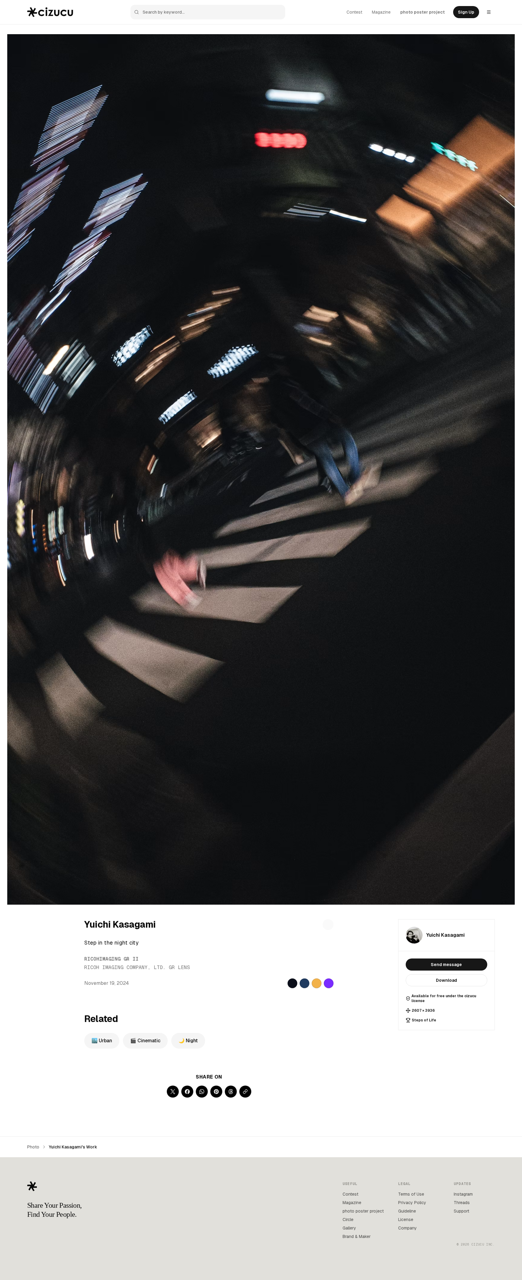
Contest (354, 12)
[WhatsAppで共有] (202, 1092)
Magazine (381, 12)
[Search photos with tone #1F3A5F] (304, 983)
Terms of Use (411, 1194)
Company (407, 1228)
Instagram (463, 1194)
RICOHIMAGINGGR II (111, 959)
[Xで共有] (173, 1092)
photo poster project (422, 12)
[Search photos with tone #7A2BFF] (329, 983)
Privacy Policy (412, 1202)
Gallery (349, 1228)
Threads (462, 1202)
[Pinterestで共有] (216, 1092)
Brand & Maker (357, 1236)
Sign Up (466, 12)
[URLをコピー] (245, 1092)
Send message (446, 964)
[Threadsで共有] (231, 1092)
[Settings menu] (489, 12)
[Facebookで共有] (187, 1092)
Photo (33, 1147)
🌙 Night (188, 1040)
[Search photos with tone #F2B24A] (316, 983)
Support (461, 1211)
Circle (348, 1219)
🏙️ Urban (102, 1040)
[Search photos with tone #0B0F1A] (292, 983)
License (405, 1219)
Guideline (407, 1211)
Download (446, 980)
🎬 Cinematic (145, 1040)
